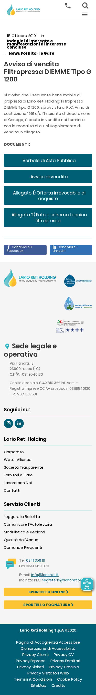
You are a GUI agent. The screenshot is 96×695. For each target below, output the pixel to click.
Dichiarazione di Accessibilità (48, 648)
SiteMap (38, 685)
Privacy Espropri (30, 660)
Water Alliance (17, 459)
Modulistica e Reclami (24, 532)
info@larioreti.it (45, 574)
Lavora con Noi (18, 482)
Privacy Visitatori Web (48, 673)
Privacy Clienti (35, 654)
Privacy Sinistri (30, 667)
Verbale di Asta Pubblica (49, 160)
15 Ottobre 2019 (21, 35)
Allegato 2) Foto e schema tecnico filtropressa (48, 218)
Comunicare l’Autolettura (28, 524)
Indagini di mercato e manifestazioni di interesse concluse (36, 44)
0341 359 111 (35, 560)
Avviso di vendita (48, 177)
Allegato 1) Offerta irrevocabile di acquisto (49, 196)
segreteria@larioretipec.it (65, 580)
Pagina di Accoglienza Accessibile (48, 642)
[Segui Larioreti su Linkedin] (19, 423)
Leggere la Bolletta (22, 516)
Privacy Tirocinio (64, 667)
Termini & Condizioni (33, 679)
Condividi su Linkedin (65, 249)
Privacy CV (64, 654)
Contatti (12, 490)
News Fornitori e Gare (31, 53)
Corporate (14, 452)
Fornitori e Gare (18, 475)
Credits (58, 685)
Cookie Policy (69, 679)
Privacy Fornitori (65, 660)
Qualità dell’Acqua (21, 539)
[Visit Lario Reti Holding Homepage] (30, 279)
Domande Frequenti (23, 547)
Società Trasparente (24, 467)
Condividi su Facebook (19, 249)
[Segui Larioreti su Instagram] (8, 423)
